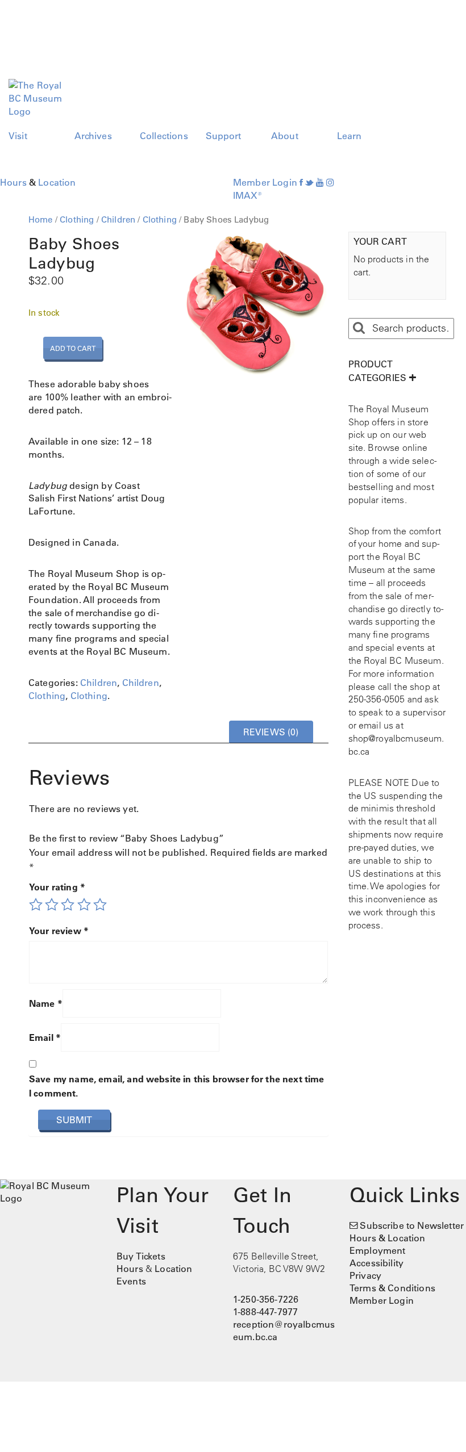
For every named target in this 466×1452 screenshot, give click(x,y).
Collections (164, 135)
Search (358, 328)
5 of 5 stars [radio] (100, 904)
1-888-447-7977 (265, 1311)
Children (118, 219)
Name (46, 1003)
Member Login (265, 182)
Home (40, 219)
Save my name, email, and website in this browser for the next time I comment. (176, 1086)
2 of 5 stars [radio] (52, 904)
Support (224, 135)
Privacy (365, 1275)
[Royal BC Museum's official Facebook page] (301, 182)
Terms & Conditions (392, 1288)
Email (45, 1037)
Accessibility (376, 1263)
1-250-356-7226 (265, 1299)
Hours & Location (387, 1238)
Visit (18, 135)
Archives (93, 135)
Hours (13, 182)
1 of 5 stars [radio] (36, 904)
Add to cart (72, 348)
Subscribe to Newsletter (412, 1225)
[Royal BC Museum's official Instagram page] (330, 182)
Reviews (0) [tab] (271, 732)
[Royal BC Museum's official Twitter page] (309, 182)
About (284, 135)
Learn (349, 135)
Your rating (57, 887)
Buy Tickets (140, 1256)
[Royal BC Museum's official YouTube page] (320, 182)
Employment (377, 1250)
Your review (59, 930)
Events (131, 1281)
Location (57, 182)
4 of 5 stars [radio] (84, 904)
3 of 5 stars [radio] (67, 904)
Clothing (77, 219)
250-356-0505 (376, 699)
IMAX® (247, 195)
